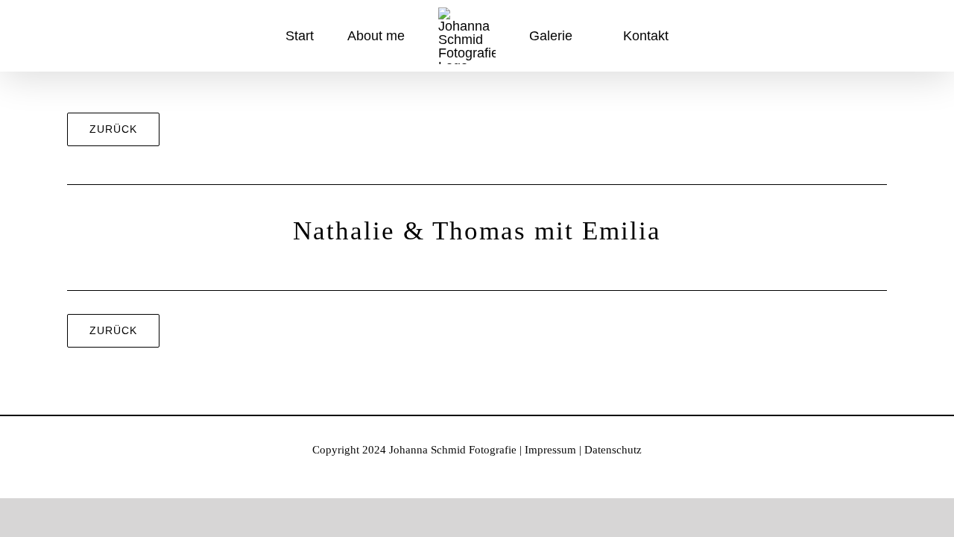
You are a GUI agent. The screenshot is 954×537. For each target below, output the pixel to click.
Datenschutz (613, 450)
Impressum (550, 450)
